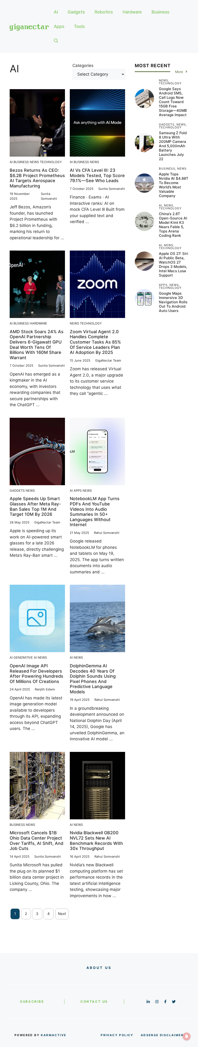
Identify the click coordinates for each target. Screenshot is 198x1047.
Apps (59, 26)
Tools (79, 26)
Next (62, 913)
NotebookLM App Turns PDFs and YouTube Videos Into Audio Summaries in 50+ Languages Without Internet (95, 511)
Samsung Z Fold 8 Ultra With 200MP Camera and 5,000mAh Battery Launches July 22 (173, 146)
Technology (51, 162)
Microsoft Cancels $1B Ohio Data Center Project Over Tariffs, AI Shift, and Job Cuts (36, 840)
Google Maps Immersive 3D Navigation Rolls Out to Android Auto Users (173, 302)
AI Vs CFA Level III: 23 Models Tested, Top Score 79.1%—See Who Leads (97, 175)
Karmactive (53, 1035)
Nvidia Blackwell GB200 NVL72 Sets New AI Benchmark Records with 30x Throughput (96, 840)
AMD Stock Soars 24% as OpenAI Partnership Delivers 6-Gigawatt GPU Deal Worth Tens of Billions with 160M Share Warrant (37, 344)
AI (56, 12)
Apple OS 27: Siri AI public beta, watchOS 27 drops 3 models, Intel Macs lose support (173, 264)
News (34, 162)
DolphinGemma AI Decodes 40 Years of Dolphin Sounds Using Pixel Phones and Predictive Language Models (93, 678)
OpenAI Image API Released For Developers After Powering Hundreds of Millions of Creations (36, 673)
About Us (99, 968)
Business (160, 12)
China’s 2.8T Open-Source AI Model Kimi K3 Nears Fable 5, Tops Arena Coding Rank (173, 225)
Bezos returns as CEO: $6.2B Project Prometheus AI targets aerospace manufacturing (37, 178)
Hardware (132, 12)
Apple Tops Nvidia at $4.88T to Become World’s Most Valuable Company (173, 185)
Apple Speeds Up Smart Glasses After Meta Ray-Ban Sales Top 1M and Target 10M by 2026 (35, 506)
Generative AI (25, 657)
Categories (82, 65)
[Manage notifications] (187, 1036)
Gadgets (76, 12)
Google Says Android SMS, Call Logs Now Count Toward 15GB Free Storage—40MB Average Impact (173, 101)
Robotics (103, 12)
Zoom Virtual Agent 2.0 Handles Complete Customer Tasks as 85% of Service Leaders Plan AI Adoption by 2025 (95, 342)
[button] (56, 41)
